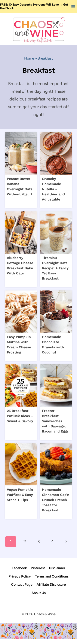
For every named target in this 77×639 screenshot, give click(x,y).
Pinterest (38, 568)
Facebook (19, 568)
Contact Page (22, 584)
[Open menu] (73, 6)
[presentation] (21, 153)
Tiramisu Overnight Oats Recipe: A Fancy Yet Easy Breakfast (55, 268)
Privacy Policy (20, 576)
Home (29, 58)
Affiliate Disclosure (51, 584)
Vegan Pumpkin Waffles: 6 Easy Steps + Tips (20, 495)
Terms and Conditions (51, 576)
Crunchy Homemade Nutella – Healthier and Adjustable (53, 189)
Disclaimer (57, 568)
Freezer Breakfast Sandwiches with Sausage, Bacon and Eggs (55, 421)
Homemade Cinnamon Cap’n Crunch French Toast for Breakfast (55, 500)
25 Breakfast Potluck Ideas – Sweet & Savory (20, 416)
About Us (38, 593)
